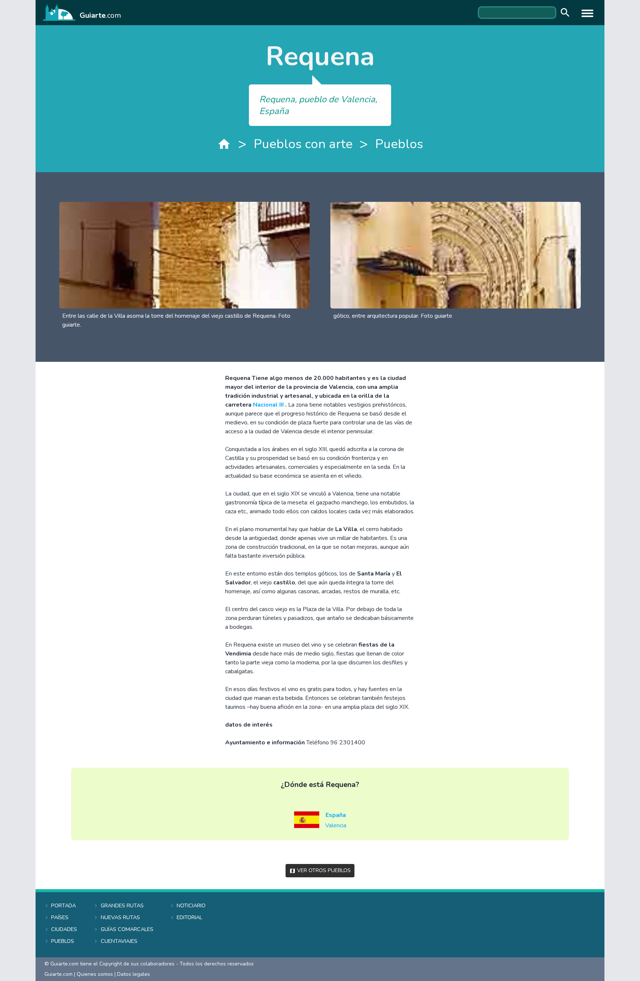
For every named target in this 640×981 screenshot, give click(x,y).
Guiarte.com (58, 974)
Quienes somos (95, 974)
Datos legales (133, 974)
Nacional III (269, 405)
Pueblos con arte (303, 144)
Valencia (335, 825)
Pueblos (399, 144)
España (336, 815)
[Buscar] (563, 13)
